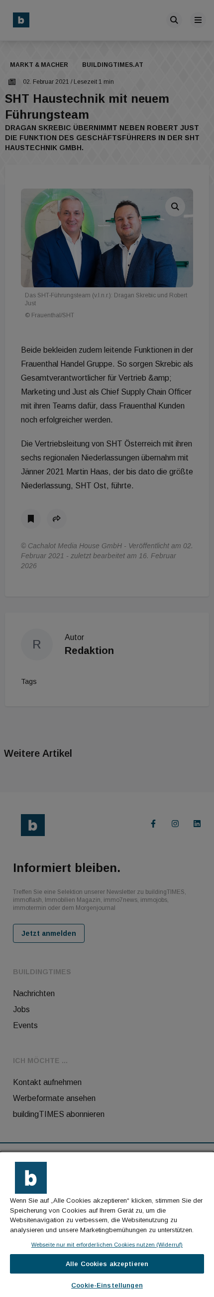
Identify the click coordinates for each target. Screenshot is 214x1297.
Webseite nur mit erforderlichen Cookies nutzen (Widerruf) (107, 1245)
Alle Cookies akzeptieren (107, 1264)
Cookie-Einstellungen (107, 1285)
